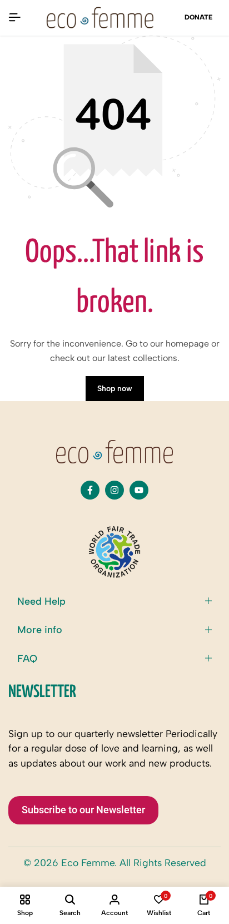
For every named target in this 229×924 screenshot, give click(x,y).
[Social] (90, 490)
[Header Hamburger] (14, 17)
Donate (198, 17)
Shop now (114, 388)
